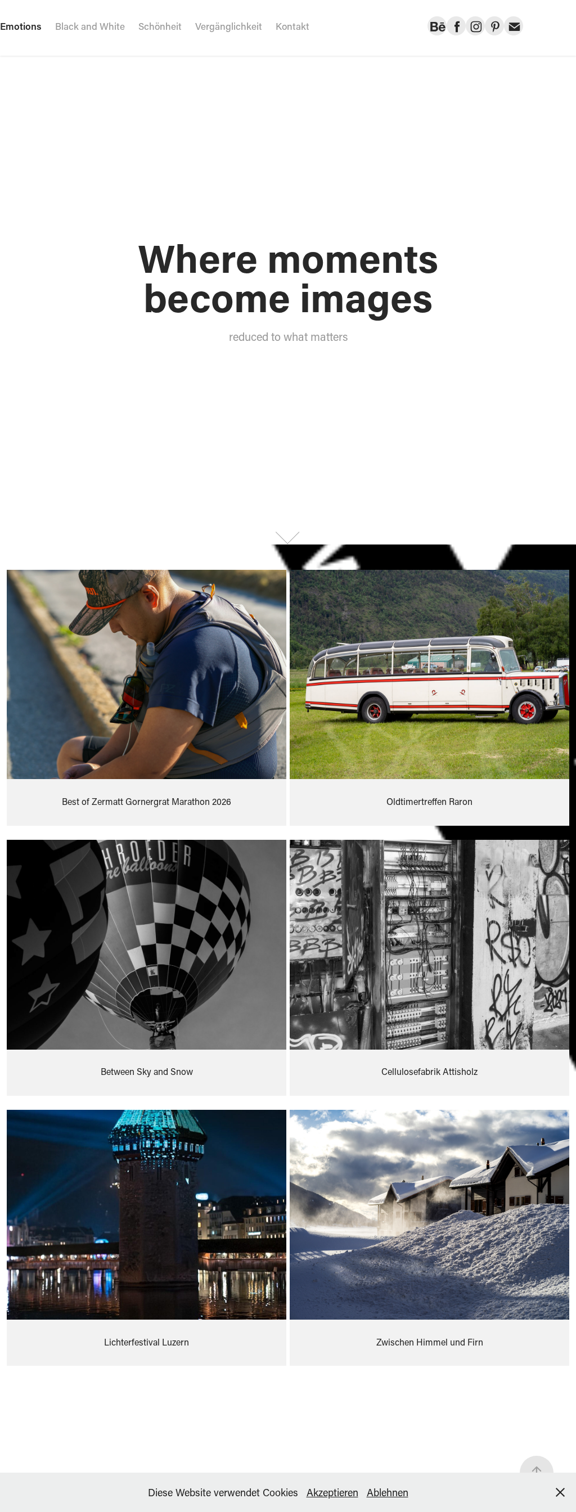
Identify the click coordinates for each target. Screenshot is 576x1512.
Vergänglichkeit (228, 26)
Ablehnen (387, 1492)
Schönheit (160, 26)
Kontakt (292, 26)
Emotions (21, 26)
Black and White (90, 26)
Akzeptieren (332, 1492)
